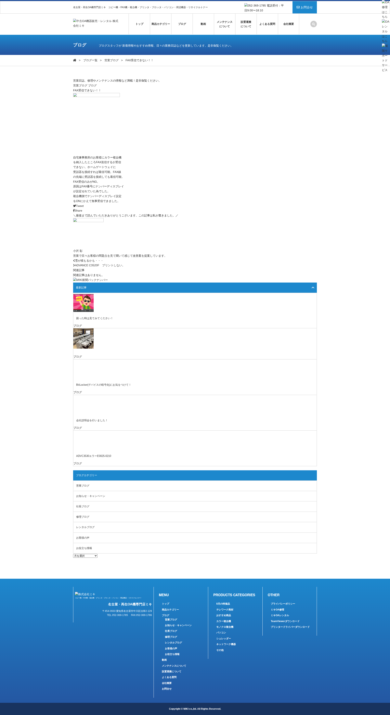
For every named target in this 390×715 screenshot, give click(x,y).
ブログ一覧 (90, 60)
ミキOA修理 (277, 609)
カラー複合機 (223, 621)
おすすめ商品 (223, 615)
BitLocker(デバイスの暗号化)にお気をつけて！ (103, 384)
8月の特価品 (223, 603)
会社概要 (288, 23)
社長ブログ (82, 506)
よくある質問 (267, 23)
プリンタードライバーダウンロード (290, 626)
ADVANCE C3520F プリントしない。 (100, 265)
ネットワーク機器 (226, 644)
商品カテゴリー (161, 23)
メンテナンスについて (225, 24)
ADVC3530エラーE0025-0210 (93, 455)
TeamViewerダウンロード (285, 621)
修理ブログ (82, 516)
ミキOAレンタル (280, 615)
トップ (139, 23)
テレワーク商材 (224, 609)
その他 (220, 650)
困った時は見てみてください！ (94, 318)
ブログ (182, 23)
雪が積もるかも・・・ (89, 260)
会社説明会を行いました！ (92, 420)
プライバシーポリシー (283, 603)
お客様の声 (82, 537)
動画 (203, 23)
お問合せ (307, 7)
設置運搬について (246, 24)
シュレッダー (223, 638)
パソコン (221, 632)
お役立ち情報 (84, 548)
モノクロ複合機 (224, 626)
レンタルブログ (85, 527)
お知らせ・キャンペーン (90, 496)
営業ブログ (111, 60)
